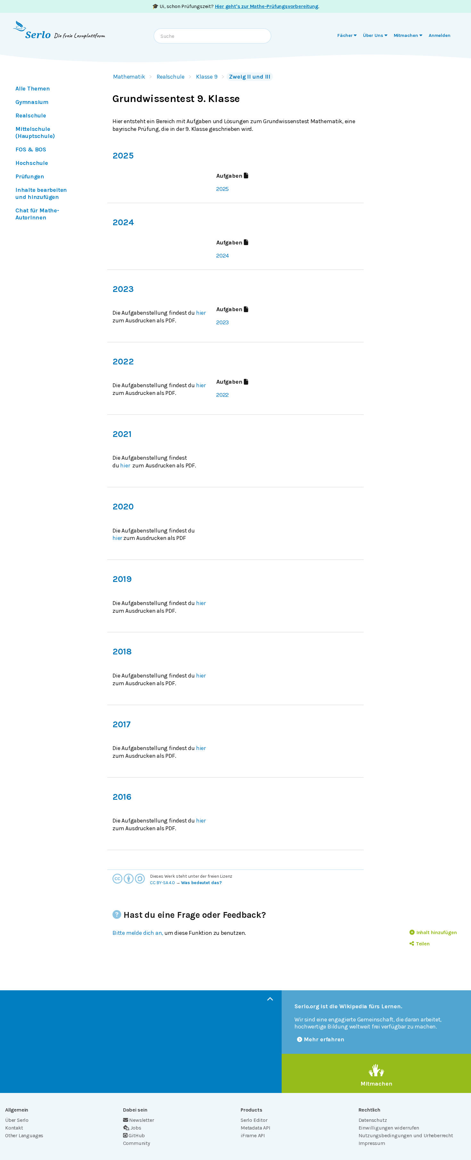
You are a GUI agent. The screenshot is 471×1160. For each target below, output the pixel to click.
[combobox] (212, 36)
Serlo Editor (254, 1120)
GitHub (136, 1135)
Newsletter (141, 1120)
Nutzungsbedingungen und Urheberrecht (406, 1135)
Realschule (171, 76)
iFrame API (253, 1135)
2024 (123, 222)
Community (136, 1143)
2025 (122, 155)
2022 (123, 361)
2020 (122, 506)
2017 (121, 724)
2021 (121, 434)
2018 (121, 651)
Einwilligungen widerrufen (389, 1128)
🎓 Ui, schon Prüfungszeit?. (235, 6)
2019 (121, 579)
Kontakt (14, 1128)
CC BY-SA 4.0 (162, 882)
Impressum (372, 1143)
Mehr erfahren (324, 1039)
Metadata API (255, 1128)
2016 (121, 797)
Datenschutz (373, 1120)
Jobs (135, 1128)
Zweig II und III (249, 76)
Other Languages (24, 1135)
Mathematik (129, 76)
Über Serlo (17, 1120)
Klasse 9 (207, 76)
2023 (123, 289)
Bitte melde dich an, (137, 932)
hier (201, 312)
